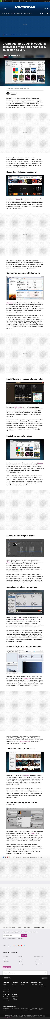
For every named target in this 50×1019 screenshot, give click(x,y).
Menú (5, 8)
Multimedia (18, 857)
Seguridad (21, 959)
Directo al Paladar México (33, 1009)
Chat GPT (14, 927)
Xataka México (6, 1008)
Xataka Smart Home (7, 989)
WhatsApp (21, 963)
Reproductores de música (36, 857)
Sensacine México (24, 1008)
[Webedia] (7, 978)
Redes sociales (6, 961)
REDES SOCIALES (28, 13)
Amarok (33, 833)
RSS (19, 945)
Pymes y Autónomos (14, 999)
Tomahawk (26, 775)
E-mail (19, 55)
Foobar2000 (26, 678)
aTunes (8, 562)
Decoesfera (5, 998)
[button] (13, 93)
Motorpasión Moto (42, 986)
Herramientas (6, 959)
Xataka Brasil (5, 1010)
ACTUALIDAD (7, 13)
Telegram (47, 13)
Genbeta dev (37, 959)
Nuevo (44, 8)
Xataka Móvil (5, 986)
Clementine (9, 303)
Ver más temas (7, 967)
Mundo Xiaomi (6, 991)
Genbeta (25, 6)
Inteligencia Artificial (38, 963)
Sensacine (23, 984)
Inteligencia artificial (38, 956)
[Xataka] (1, 1)
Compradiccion (6, 1000)
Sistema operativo (13, 34)
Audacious (20, 619)
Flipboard (43, 13)
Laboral (20, 961)
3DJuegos (14, 984)
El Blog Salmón (15, 996)
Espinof (22, 986)
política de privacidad (20, 938)
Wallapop (21, 34)
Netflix (4, 963)
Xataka (4, 984)
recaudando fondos (24, 741)
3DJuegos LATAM (15, 1008)
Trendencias (5, 996)
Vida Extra (14, 986)
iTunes (18, 199)
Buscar (45, 973)
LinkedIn (24, 945)
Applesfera (5, 987)
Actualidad (21, 956)
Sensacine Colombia (25, 1010)
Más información (8, 1017)
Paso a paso (5, 956)
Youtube (13, 945)
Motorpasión (41, 984)
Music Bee (40, 463)
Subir (43, 978)
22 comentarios (8, 55)
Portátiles (6, 34)
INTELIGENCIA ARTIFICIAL (17, 13)
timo (35, 961)
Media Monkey (18, 407)
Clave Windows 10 (28, 927)
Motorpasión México (41, 1009)
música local (26, 857)
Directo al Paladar (33, 984)
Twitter (40, 13)
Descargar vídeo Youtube (39, 927)
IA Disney (20, 927)
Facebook (45, 13)
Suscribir (24, 935)
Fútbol (25, 34)
